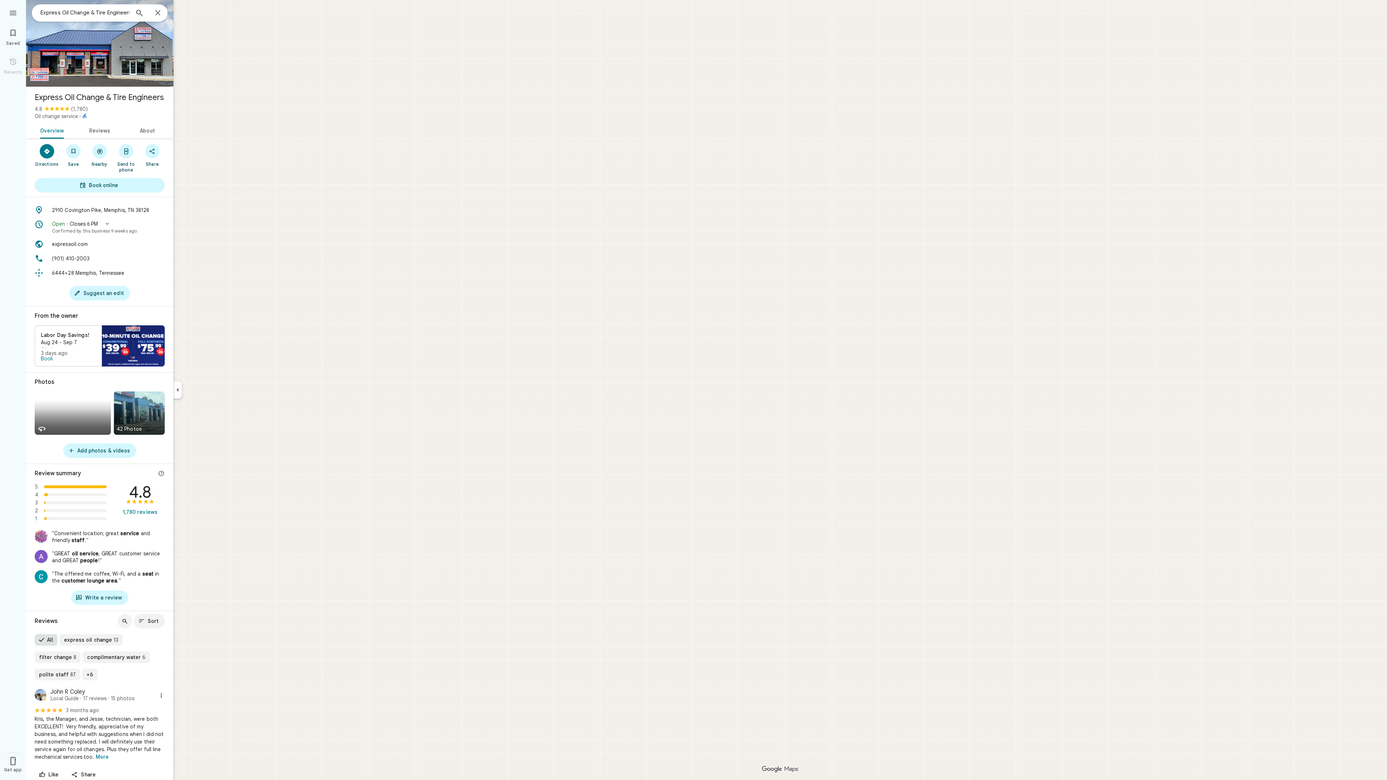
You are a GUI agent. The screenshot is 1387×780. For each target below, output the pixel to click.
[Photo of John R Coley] (40, 695)
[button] (99, 227)
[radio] (46, 640)
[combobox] (84, 12)
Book (47, 358)
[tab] (50, 130)
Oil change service (56, 116)
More (102, 757)
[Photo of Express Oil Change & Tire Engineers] (99, 43)
